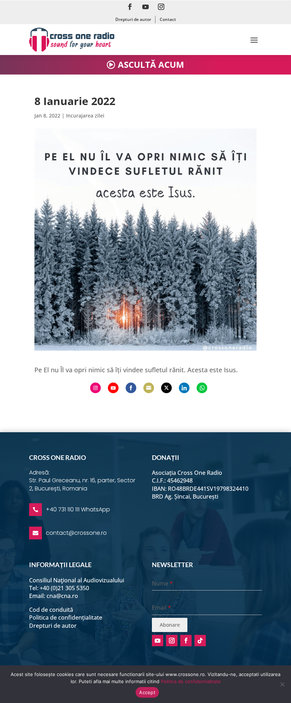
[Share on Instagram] (95, 388)
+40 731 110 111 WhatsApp (78, 509)
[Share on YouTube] (113, 388)
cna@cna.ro (62, 596)
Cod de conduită (51, 610)
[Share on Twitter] (166, 388)
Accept (147, 692)
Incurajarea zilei (85, 115)
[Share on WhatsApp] (202, 388)
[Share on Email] (148, 388)
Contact (168, 19)
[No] (282, 684)
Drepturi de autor (133, 19)
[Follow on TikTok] (200, 640)
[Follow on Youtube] (145, 6)
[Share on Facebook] (131, 388)
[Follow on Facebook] (129, 6)
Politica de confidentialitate (191, 681)
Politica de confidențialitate (65, 617)
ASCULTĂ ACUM (151, 64)
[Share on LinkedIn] (184, 388)
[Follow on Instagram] (161, 6)
